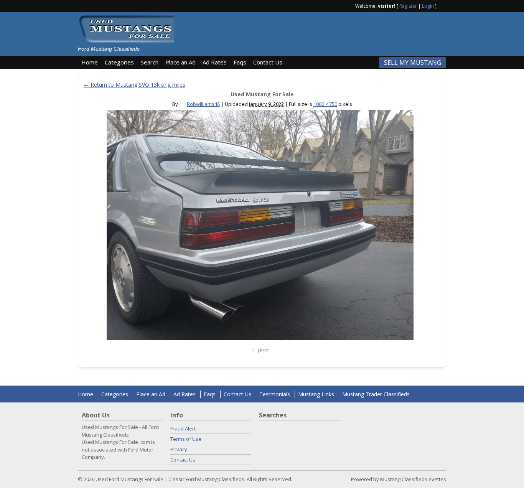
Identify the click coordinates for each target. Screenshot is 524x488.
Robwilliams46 (203, 104)
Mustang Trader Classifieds (376, 394)
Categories (119, 62)
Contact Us (267, 62)
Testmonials (274, 394)
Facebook (443, 5)
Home (89, 62)
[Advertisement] (313, 31)
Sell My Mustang (412, 62)
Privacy (178, 449)
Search (149, 62)
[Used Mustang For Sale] (260, 227)
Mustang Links (316, 394)
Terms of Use (185, 438)
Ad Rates (215, 62)
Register (408, 6)
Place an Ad (180, 62)
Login (428, 6)
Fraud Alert (183, 428)
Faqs (240, 62)
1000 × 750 (325, 104)
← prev (260, 349)
